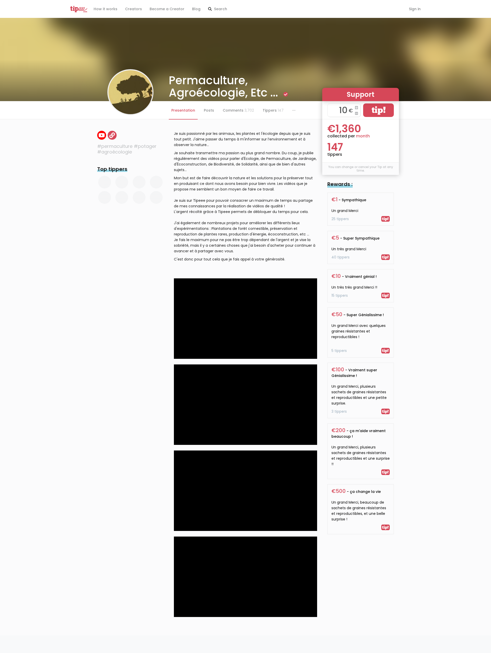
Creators (133, 8)
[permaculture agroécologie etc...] (101, 135)
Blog (196, 8)
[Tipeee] (78, 9)
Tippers (273, 110)
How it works (105, 8)
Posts (209, 110)
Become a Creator (167, 8)
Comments (238, 110)
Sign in (415, 8)
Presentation (183, 110)
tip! (379, 110)
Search (220, 8)
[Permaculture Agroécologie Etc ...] (112, 135)
